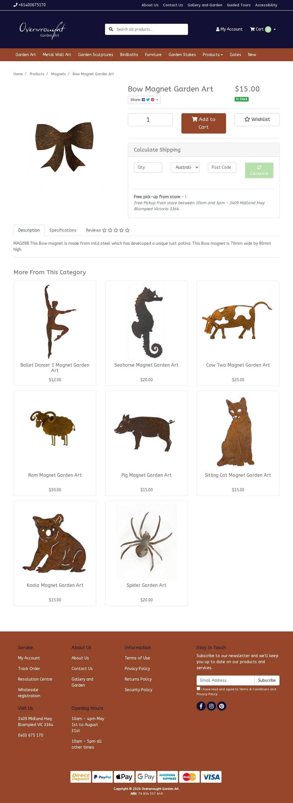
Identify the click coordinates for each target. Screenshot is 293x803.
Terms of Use (137, 658)
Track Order (29, 668)
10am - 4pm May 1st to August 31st (88, 724)
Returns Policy (138, 679)
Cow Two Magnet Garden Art (238, 365)
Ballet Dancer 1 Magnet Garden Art (54, 368)
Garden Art (25, 54)
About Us (150, 5)
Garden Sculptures (95, 54)
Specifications (63, 230)
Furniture (153, 54)
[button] (257, 119)
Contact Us (173, 5)
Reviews (94, 230)
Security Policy (138, 689)
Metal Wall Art (57, 54)
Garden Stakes (182, 54)
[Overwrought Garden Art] (41, 29)
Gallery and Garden (205, 5)
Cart (262, 29)
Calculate (259, 173)
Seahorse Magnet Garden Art (146, 365)
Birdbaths (129, 54)
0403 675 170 (30, 735)
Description (29, 230)
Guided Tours (239, 5)
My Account (29, 658)
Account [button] (232, 29)
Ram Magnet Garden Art (55, 475)
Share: (136, 100)
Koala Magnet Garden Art (55, 585)
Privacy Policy (137, 668)
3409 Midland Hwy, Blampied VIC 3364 (35, 721)
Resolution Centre (35, 679)
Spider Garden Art (146, 585)
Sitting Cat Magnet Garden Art (238, 475)
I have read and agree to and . (236, 691)
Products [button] (211, 54)
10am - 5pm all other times (87, 744)
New (252, 54)
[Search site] (111, 29)
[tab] (29, 230)
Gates (235, 54)
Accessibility (266, 5)
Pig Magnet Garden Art (146, 475)
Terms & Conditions (254, 689)
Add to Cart (206, 123)
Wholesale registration (29, 692)
